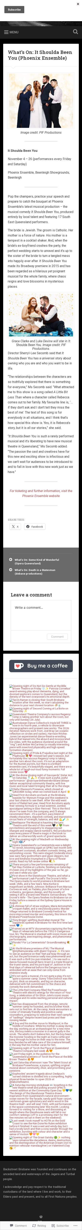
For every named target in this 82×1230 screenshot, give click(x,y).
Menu (14, 32)
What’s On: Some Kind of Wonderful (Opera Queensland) (37, 561)
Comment (57, 636)
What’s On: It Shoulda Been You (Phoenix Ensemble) (40, 55)
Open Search (74, 32)
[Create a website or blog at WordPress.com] (41, 1217)
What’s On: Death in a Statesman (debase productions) (35, 571)
